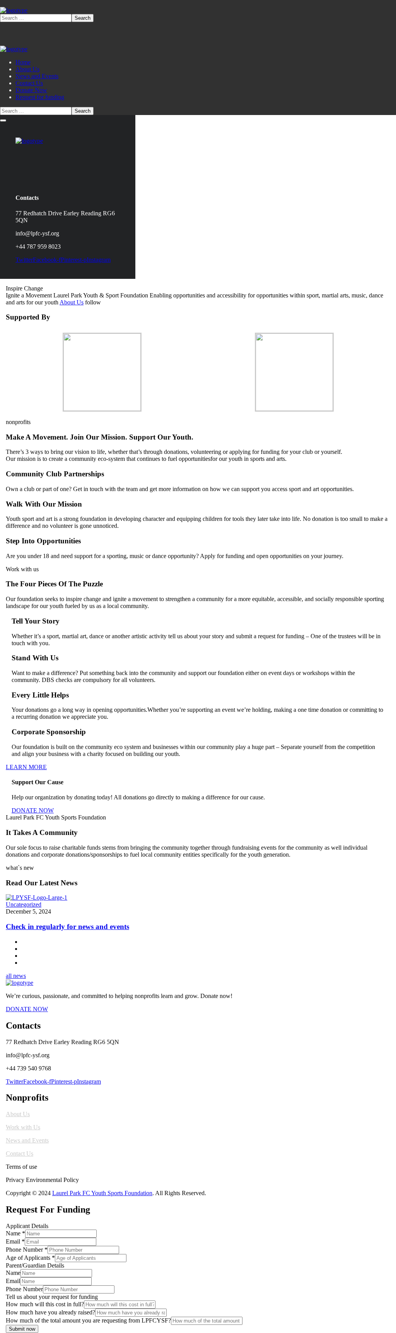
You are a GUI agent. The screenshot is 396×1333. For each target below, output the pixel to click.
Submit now (22, 1329)
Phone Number (27, 1249)
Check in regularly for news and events (67, 926)
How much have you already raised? (50, 1312)
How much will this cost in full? (45, 1304)
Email (15, 1241)
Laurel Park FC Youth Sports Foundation (102, 1193)
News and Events (27, 1140)
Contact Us (19, 1153)
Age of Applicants (30, 1257)
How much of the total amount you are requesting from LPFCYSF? (88, 1320)
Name (15, 1233)
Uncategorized (23, 904)
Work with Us (23, 1127)
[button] (198, 767)
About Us (72, 302)
